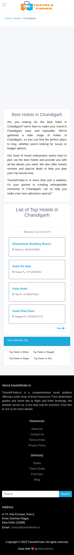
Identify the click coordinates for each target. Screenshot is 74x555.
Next (59, 328)
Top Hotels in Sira (43, 358)
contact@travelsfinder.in (25, 527)
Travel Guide (37, 468)
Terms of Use (37, 439)
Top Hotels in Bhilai (18, 352)
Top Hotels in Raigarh (43, 352)
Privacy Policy (37, 445)
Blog (37, 479)
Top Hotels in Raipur (19, 358)
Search (65, 493)
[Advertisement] (37, 68)
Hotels (37, 463)
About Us (37, 428)
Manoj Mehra (45, 548)
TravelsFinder (36, 542)
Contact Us (37, 434)
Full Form (37, 474)
